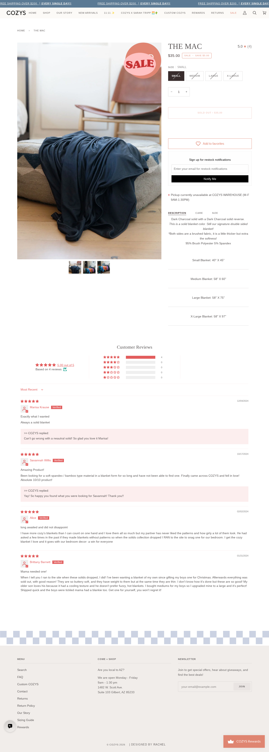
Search (22, 670)
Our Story (23, 713)
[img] (30, 401)
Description (177, 213)
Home (21, 30)
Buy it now (210, 130)
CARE (199, 213)
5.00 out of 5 (65, 365)
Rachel (159, 744)
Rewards (23, 727)
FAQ (20, 677)
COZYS (114, 744)
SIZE (215, 213)
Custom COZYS (27, 684)
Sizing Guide (25, 720)
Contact (22, 691)
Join (242, 686)
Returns (22, 698)
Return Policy (26, 705)
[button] (111, 357)
